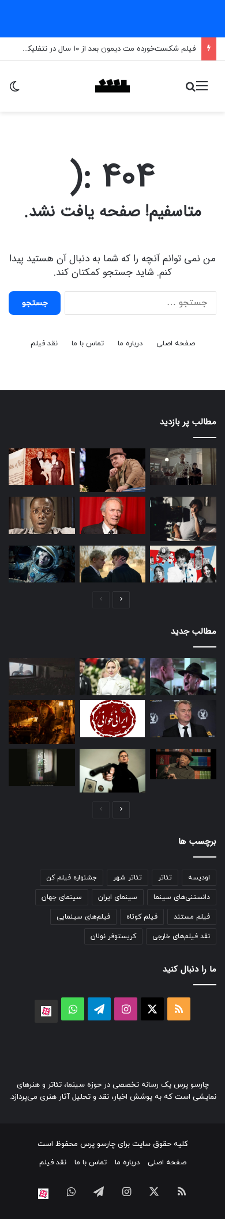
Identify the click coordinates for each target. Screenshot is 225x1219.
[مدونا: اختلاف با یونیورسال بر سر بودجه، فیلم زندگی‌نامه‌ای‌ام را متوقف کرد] (113, 676)
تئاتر (165, 877)
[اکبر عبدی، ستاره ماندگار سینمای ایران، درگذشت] (113, 470)
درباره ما (130, 343)
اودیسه (199, 877)
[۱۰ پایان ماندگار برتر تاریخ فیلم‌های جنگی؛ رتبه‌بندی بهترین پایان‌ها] (183, 676)
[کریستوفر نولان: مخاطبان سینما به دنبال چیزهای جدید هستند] (183, 718)
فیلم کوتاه (142, 916)
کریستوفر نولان (113, 936)
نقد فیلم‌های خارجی (181, 936)
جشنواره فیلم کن (71, 877)
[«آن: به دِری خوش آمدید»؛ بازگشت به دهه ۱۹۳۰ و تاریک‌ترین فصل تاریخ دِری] (42, 722)
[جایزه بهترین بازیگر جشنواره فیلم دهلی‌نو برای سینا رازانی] (42, 767)
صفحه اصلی (175, 343)
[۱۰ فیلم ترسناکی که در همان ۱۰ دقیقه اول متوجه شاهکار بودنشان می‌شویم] (42, 515)
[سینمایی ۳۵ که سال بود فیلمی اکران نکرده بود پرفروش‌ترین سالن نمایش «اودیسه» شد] (42, 676)
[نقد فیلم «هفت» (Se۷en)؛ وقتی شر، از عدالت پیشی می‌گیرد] (183, 467)
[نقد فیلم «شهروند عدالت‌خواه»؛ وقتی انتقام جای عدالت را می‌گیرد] (113, 771)
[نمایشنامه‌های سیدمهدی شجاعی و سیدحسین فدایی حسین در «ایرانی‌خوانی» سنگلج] (113, 718)
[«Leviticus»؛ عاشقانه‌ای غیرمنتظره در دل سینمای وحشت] (113, 564)
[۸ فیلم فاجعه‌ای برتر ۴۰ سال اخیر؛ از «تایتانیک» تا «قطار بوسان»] (42, 564)
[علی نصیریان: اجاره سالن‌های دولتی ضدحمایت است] (183, 764)
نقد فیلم (44, 343)
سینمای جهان (62, 897)
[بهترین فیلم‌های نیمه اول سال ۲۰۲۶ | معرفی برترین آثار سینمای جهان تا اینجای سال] (183, 564)
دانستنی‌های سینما (181, 897)
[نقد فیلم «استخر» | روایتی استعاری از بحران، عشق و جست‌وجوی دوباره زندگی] (183, 518)
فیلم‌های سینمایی (83, 916)
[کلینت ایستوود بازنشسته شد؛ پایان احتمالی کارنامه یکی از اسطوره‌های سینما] (113, 515)
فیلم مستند (192, 916)
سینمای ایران (117, 897)
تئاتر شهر (127, 877)
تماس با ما (88, 343)
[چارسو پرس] (112, 86)
